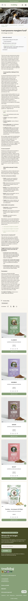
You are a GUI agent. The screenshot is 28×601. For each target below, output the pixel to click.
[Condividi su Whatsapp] (16, 306)
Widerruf (25, 595)
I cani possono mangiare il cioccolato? (11, 228)
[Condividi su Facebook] (8, 306)
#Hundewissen (4, 303)
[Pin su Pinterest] (13, 306)
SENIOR (14, 424)
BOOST (14, 467)
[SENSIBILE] (14, 367)
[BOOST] (14, 452)
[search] (5, 5)
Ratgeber (6, 25)
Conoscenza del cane (13, 25)
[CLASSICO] (14, 325)
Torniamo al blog (6, 300)
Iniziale (2, 25)
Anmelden (5, 550)
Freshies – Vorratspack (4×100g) (14, 509)
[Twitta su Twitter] (10, 306)
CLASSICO (14, 340)
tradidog (15, 598)
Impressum (3, 595)
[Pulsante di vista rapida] (25, 336)
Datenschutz (12, 595)
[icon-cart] (25, 5)
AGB (8, 595)
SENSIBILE (14, 382)
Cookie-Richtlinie (19, 595)
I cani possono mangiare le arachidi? (10, 226)
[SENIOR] (14, 410)
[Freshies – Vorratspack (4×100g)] (14, 494)
